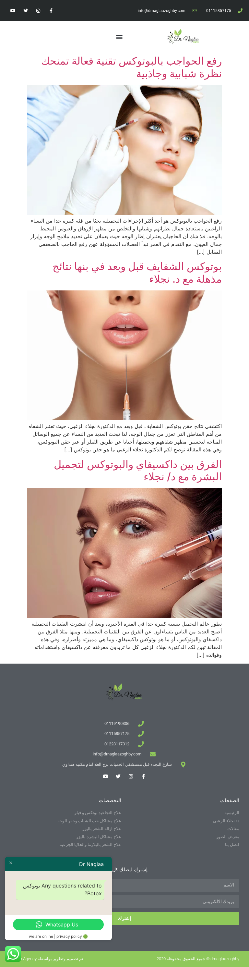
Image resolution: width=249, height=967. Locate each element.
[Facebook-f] (51, 10)
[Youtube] (12, 10)
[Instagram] (38, 10)
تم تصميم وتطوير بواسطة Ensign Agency (46, 958)
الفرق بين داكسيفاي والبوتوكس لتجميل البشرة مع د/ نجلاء (138, 470)
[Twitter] (25, 10)
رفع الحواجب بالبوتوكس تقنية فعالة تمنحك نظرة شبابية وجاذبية (131, 67)
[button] (119, 36)
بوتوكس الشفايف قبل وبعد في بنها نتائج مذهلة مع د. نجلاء (137, 272)
